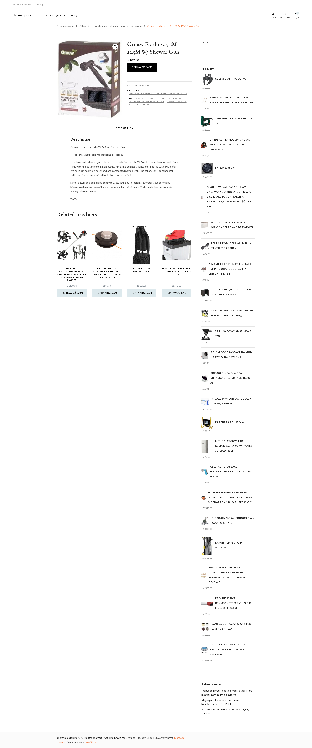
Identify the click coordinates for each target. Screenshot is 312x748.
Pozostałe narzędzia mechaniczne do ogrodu (158, 93)
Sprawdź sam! (142, 67)
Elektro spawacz (23, 15)
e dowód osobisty (147, 98)
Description (124, 128)
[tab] (124, 128)
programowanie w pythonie (146, 101)
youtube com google (142, 104)
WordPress (92, 742)
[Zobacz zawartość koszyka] (296, 15)
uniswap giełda (176, 101)
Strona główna (22, 4)
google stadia (171, 98)
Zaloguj (285, 17)
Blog (40, 4)
